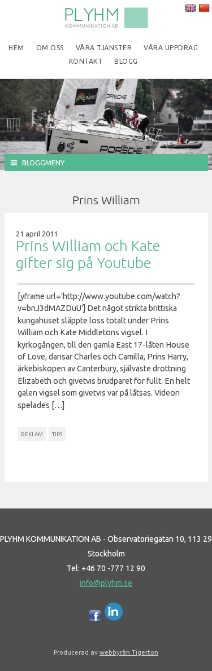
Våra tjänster (104, 47)
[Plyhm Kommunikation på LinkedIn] (113, 617)
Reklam (32, 434)
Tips (57, 434)
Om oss (50, 47)
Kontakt (86, 61)
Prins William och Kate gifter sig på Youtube (88, 254)
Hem (16, 47)
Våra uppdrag (171, 47)
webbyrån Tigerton (128, 652)
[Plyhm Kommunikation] (106, 26)
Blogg (126, 61)
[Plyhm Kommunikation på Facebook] (95, 617)
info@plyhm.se (106, 582)
